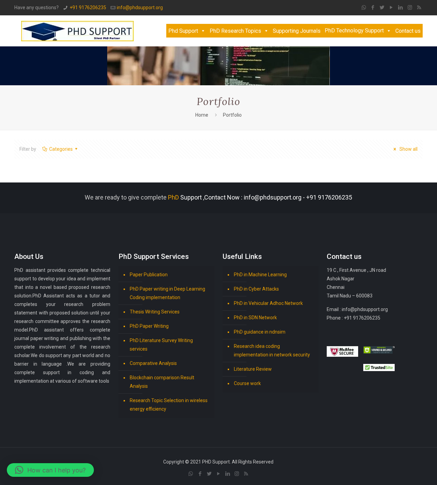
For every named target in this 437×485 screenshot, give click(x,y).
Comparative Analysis (153, 363)
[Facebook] (373, 7)
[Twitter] (382, 7)
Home (201, 115)
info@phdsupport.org (140, 7)
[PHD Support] (77, 30)
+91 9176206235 (88, 7)
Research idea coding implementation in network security (272, 350)
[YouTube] (391, 7)
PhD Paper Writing (149, 326)
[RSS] (419, 7)
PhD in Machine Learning (260, 274)
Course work (247, 383)
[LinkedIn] (400, 7)
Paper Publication (149, 274)
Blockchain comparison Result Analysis (162, 382)
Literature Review (253, 369)
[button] (50, 470)
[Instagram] (409, 7)
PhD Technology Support (354, 30)
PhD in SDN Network (255, 317)
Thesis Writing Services (155, 311)
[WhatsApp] (363, 7)
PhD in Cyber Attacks (256, 289)
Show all (408, 149)
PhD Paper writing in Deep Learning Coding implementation (167, 293)
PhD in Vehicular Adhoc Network (268, 303)
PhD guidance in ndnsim (259, 332)
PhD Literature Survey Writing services (161, 345)
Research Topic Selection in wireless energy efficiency (169, 405)
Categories (61, 149)
